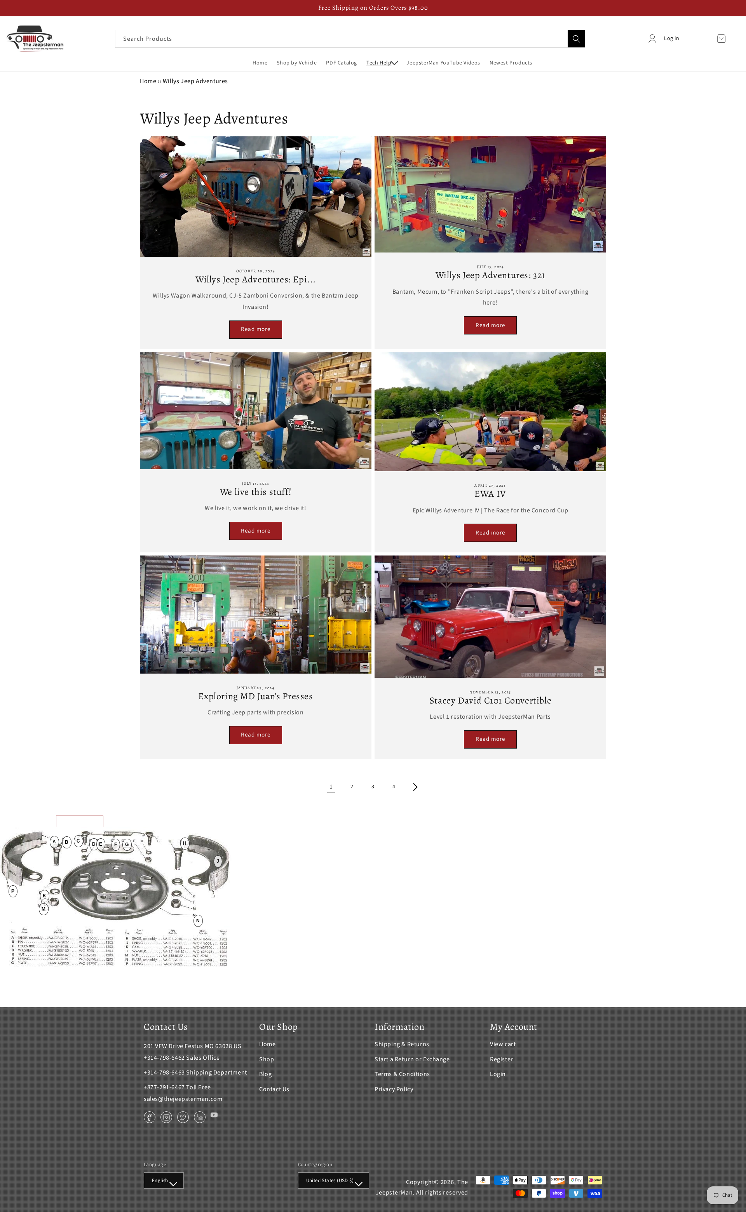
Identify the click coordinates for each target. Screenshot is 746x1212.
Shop (266, 1059)
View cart (503, 1044)
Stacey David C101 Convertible (490, 701)
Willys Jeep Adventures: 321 (490, 275)
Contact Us (274, 1089)
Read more (255, 329)
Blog (265, 1074)
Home (148, 81)
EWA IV (490, 494)
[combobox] (350, 38)
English (160, 1180)
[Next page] (415, 787)
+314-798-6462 (164, 1058)
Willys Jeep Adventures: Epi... (255, 279)
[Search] (576, 38)
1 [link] (331, 786)
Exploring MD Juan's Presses (255, 696)
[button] (382, 63)
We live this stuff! (255, 492)
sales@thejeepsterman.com (183, 1099)
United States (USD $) (330, 1180)
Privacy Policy (394, 1089)
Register (501, 1059)
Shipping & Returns (402, 1044)
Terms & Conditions (402, 1074)
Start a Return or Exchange (412, 1059)
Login (498, 1074)
